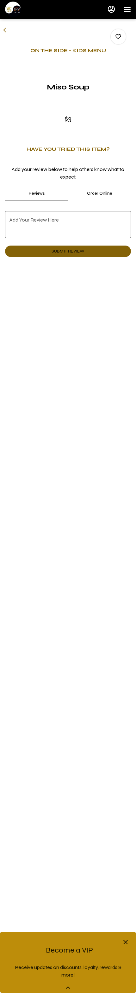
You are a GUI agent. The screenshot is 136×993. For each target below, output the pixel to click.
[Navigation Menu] (127, 9)
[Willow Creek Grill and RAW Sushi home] (33, 9)
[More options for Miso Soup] (118, 36)
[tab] (36, 193)
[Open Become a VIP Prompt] (68, 987)
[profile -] (111, 9)
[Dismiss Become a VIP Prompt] (125, 942)
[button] (7, 30)
